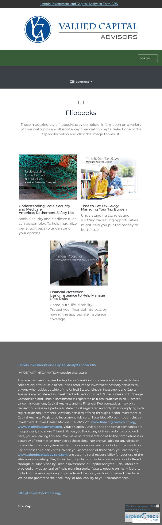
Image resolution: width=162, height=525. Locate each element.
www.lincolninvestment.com (40, 427)
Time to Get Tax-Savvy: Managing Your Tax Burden (104, 207)
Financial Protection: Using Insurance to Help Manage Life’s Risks (77, 295)
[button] (148, 58)
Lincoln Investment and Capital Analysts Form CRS (79, 4)
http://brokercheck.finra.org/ (39, 493)
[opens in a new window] (48, 198)
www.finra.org (102, 422)
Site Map (24, 506)
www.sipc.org (124, 422)
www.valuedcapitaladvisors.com (43, 455)
